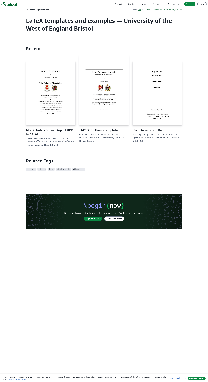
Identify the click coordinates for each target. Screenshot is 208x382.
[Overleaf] (9, 4)
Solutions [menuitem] (132, 4)
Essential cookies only (177, 378)
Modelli (147, 9)
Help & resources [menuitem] (171, 4)
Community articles (173, 9)
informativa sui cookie (17, 379)
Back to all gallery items (37, 10)
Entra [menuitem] (201, 4)
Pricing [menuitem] (156, 4)
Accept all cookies (196, 378)
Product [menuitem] (118, 4)
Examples (157, 9)
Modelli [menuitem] (145, 4)
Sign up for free (93, 218)
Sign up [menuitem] (189, 4)
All (139, 9)
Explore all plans (114, 218)
